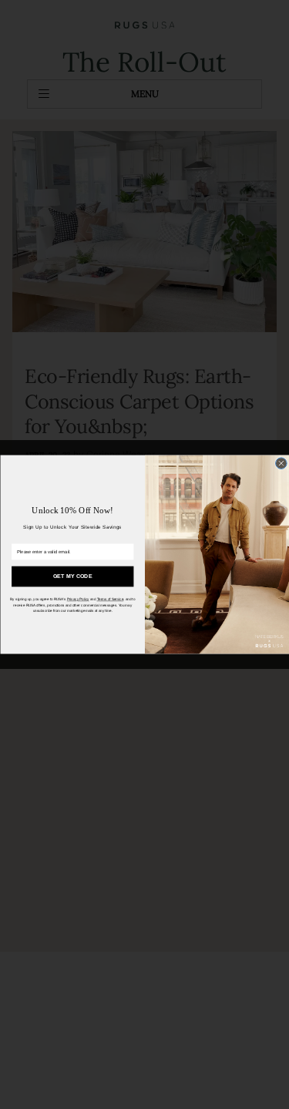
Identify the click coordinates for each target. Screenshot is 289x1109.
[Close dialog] (281, 463)
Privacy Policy (77, 599)
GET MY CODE (72, 576)
